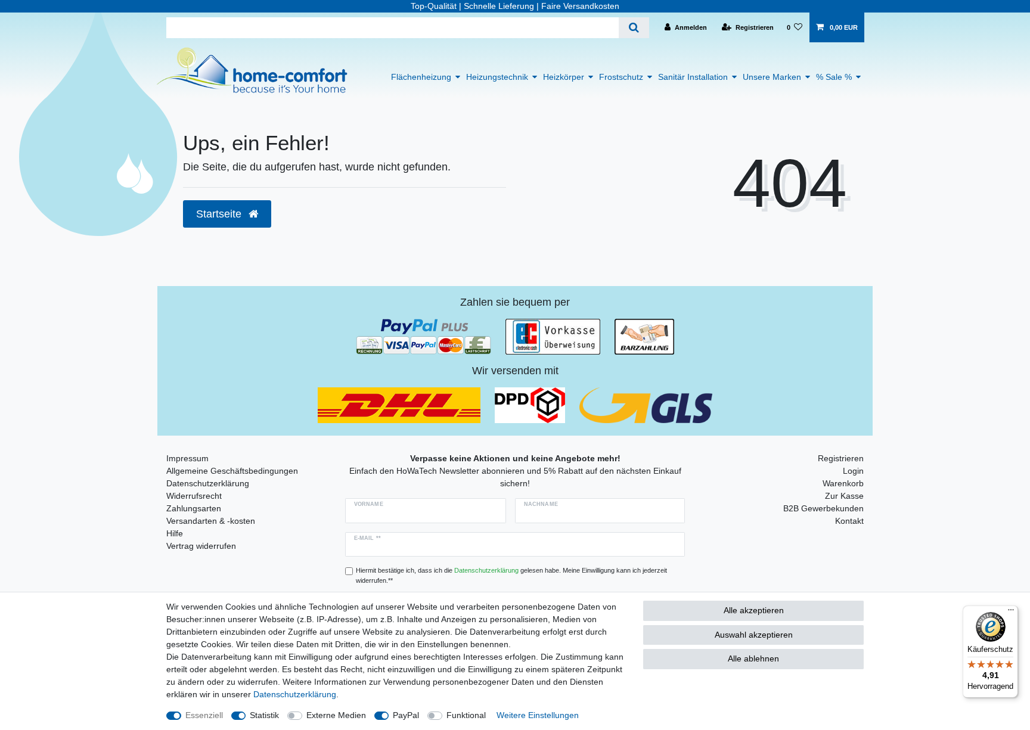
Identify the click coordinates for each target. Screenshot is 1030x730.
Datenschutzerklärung (207, 483)
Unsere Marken (772, 77)
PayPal (406, 715)
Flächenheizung (421, 77)
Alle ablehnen (753, 658)
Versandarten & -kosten (210, 521)
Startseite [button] (220, 214)
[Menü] (1011, 612)
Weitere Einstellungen (538, 715)
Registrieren (841, 458)
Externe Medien (336, 715)
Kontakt (849, 521)
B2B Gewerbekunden (823, 508)
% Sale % (834, 77)
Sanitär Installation (693, 77)
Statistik (264, 715)
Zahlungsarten (193, 508)
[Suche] (634, 27)
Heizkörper (563, 77)
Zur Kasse (844, 496)
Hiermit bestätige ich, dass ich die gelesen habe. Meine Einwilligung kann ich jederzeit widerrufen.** (511, 575)
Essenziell (204, 715)
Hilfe (174, 533)
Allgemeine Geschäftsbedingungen (232, 471)
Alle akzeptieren (754, 610)
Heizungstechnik (497, 77)
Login (853, 471)
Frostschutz (621, 77)
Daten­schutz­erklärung (294, 694)
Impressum (187, 458)
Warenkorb (843, 483)
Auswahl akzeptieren (754, 634)
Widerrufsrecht (194, 496)
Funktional (466, 715)
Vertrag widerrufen (201, 546)
